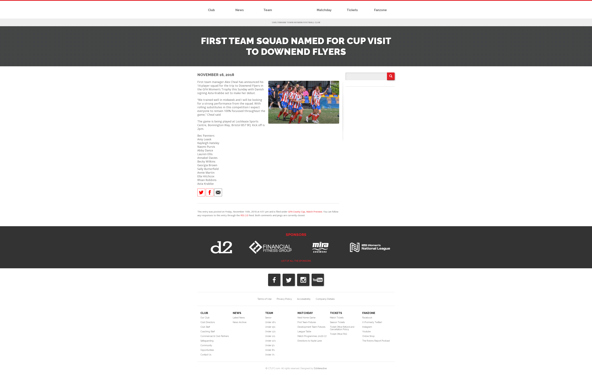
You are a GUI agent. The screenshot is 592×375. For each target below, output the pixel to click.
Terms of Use (264, 299)
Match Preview (314, 211)
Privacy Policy (284, 299)
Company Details (325, 299)
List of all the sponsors (296, 261)
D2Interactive (320, 368)
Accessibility (303, 299)
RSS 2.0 (244, 215)
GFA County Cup (296, 211)
